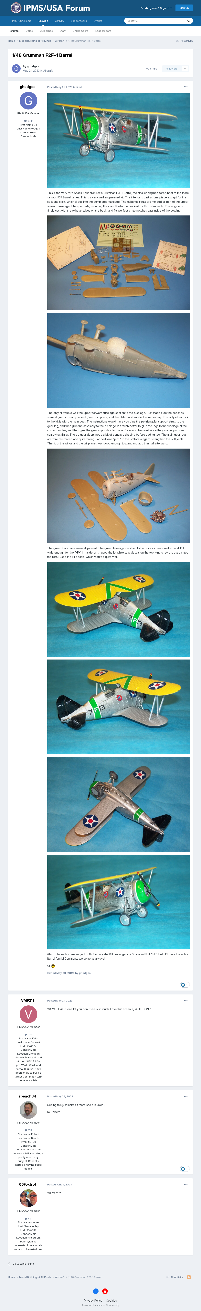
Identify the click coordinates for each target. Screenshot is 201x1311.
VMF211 (27, 1000)
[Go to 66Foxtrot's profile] (28, 1198)
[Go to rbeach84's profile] (28, 1110)
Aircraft (48, 70)
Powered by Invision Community (100, 1305)
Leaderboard (103, 30)
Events (98, 20)
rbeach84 (27, 1096)
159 (29, 1130)
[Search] (188, 21)
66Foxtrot (27, 1184)
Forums (14, 30)
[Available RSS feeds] (189, 1277)
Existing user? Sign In (155, 8)
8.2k (30, 120)
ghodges (33, 66)
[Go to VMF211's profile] (28, 1014)
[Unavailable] (118, 140)
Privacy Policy (93, 1300)
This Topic (173, 20)
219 (29, 1034)
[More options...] (186, 87)
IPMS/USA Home (21, 20)
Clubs (29, 30)
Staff (63, 30)
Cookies (111, 1300)
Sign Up (184, 7)
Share (153, 68)
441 (29, 1218)
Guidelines (46, 30)
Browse (43, 20)
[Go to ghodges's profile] (16, 68)
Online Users (80, 30)
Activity (59, 20)
